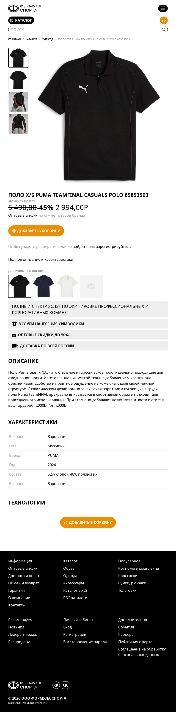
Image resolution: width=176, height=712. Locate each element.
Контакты (16, 605)
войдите (80, 246)
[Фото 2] (18, 80)
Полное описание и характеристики (40, 259)
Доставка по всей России (47, 345)
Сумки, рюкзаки (132, 583)
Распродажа (19, 641)
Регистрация (74, 634)
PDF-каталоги (75, 597)
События (126, 627)
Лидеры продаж (22, 634)
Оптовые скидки (23, 215)
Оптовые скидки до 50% (43, 334)
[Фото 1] (18, 58)
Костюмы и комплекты (138, 568)
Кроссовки (127, 575)
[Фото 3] (18, 102)
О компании (19, 597)
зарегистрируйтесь (113, 246)
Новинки (16, 627)
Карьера (126, 634)
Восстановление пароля (85, 641)
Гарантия (16, 590)
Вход (67, 627)
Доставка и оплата (24, 575)
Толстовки (127, 590)
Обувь (69, 568)
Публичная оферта (135, 641)
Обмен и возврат (23, 583)
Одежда (70, 575)
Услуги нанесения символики (51, 323)
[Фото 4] (18, 124)
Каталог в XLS (75, 590)
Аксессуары (73, 583)
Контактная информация (27, 703)
